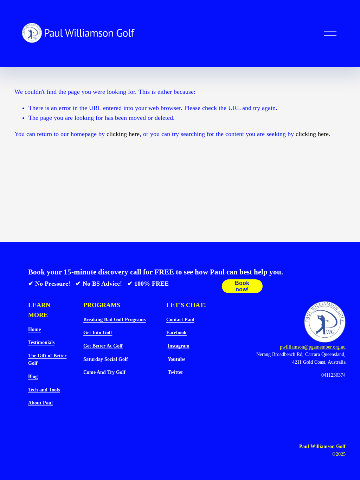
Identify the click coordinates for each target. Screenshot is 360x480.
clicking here (123, 133)
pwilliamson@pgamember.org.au (313, 347)
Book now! (242, 286)
